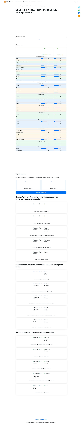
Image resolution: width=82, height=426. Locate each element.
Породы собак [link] (19, 1)
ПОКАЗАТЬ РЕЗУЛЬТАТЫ (41, 192)
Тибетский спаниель (47, 54)
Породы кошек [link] (26, 1)
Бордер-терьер (60, 54)
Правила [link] (37, 419)
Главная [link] (17, 5)
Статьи (39, 1)
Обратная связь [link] (43, 419)
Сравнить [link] (37, 5)
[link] (41, 207)
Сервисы (33, 1)
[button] (41, 207)
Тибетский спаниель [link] (30, 5)
